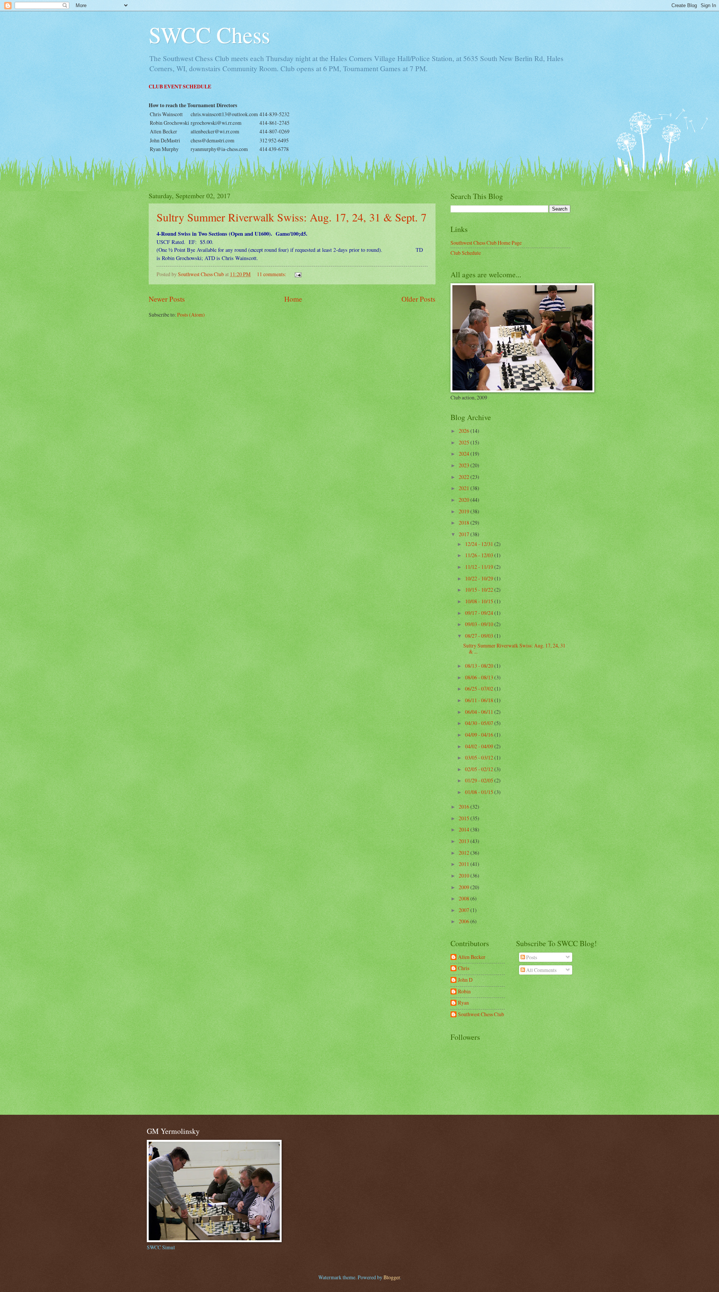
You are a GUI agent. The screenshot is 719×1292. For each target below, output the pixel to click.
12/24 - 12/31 (479, 543)
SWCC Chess (209, 34)
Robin (464, 991)
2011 (464, 863)
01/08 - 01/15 (479, 792)
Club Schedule (465, 252)
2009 (464, 887)
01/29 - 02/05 (479, 780)
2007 (464, 910)
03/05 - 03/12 (479, 757)
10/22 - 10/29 (479, 578)
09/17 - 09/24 (479, 612)
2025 (464, 442)
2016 (464, 806)
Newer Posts (167, 299)
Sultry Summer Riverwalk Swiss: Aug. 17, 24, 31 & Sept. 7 (292, 216)
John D (465, 980)
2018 (464, 522)
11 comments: (272, 274)
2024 (464, 453)
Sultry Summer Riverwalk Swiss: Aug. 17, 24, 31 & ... (514, 648)
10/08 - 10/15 (479, 601)
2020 (464, 499)
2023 (464, 465)
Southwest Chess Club (481, 1014)
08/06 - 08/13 (479, 677)
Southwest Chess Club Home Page (486, 242)
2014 (464, 829)
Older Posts (418, 299)
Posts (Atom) (191, 314)
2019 (464, 511)
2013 (464, 841)
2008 (464, 898)
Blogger (391, 1277)
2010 (464, 875)
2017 (464, 534)
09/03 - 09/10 (479, 624)
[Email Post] (297, 274)
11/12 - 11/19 (479, 566)
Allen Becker (471, 957)
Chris (463, 968)
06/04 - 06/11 (479, 711)
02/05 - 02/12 (479, 769)
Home (293, 299)
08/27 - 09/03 (479, 635)
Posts (531, 957)
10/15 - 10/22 (479, 589)
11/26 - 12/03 (479, 555)
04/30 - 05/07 (479, 723)
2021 (464, 488)
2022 (464, 476)
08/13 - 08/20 (479, 665)
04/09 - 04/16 (479, 734)
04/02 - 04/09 (479, 746)
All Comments (540, 969)
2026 (464, 430)
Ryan (463, 1003)
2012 (464, 852)
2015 (464, 818)
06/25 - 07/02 (479, 688)
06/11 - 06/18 (479, 700)
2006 (464, 921)
